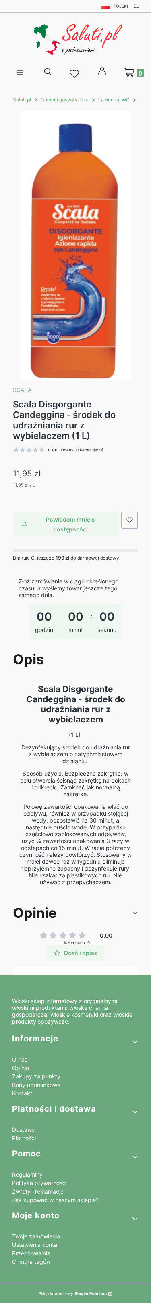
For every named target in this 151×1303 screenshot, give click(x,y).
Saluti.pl (22, 100)
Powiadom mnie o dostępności (70, 524)
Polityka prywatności (39, 1182)
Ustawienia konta (34, 1244)
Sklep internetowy (73, 1293)
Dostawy (23, 1129)
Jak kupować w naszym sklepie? (55, 1199)
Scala (22, 389)
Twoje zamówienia (36, 1236)
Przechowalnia (31, 1253)
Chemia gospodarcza (65, 100)
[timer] (75, 611)
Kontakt (22, 1093)
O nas (19, 1059)
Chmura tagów (31, 1261)
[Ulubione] (75, 74)
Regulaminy (27, 1174)
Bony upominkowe (36, 1084)
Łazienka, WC (114, 100)
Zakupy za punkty (36, 1076)
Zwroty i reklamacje (38, 1191)
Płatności (24, 1138)
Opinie (20, 1067)
